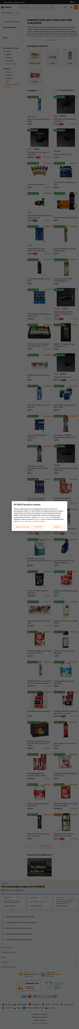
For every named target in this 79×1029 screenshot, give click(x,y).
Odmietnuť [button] (38, 527)
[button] (37, 519)
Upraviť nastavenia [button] (23, 527)
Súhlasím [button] (58, 527)
